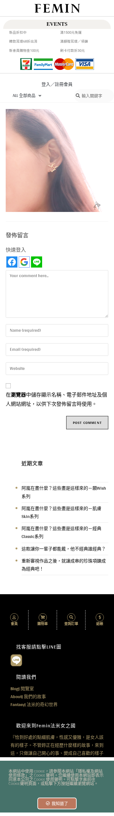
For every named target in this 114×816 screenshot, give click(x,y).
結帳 (99, 624)
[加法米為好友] (16, 660)
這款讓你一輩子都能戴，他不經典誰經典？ (64, 549)
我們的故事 (28, 696)
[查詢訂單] (71, 617)
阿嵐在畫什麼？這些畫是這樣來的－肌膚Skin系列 (61, 512)
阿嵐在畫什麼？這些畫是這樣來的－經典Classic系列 (61, 532)
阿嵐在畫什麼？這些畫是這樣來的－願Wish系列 (64, 492)
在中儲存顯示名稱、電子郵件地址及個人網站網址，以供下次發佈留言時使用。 (56, 400)
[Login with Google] (24, 262)
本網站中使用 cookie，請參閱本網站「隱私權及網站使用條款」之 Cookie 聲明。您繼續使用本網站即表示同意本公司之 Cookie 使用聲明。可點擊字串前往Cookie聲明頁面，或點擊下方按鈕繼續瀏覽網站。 (56, 777)
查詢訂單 (71, 624)
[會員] (14, 617)
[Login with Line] (36, 262)
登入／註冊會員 (57, 84)
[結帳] (100, 617)
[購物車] (43, 617)
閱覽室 (22, 688)
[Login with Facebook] (11, 262)
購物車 (42, 624)
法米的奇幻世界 (34, 704)
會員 (14, 624)
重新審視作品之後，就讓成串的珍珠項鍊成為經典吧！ (64, 565)
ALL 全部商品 (24, 95)
